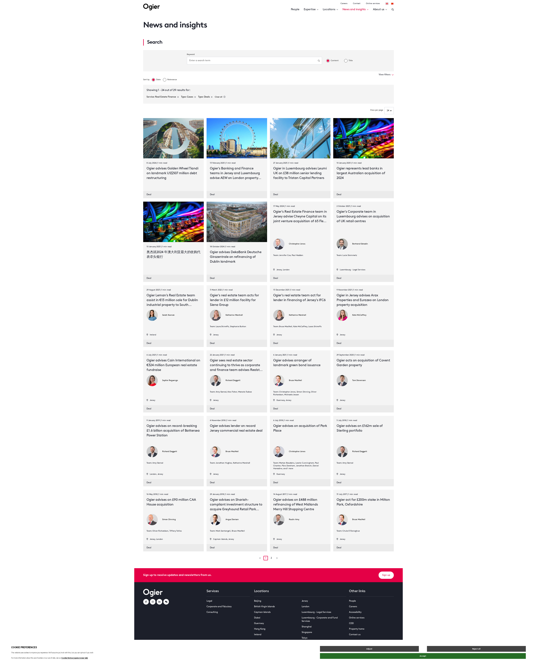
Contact (356, 4)
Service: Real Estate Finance (161, 97)
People (295, 9)
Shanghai (307, 627)
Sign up (386, 575)
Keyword (191, 54)
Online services (373, 4)
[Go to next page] (277, 558)
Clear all (218, 97)
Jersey (305, 601)
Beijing (257, 601)
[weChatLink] (166, 602)
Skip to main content (23, 2)
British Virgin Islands (264, 607)
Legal (209, 601)
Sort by (146, 80)
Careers (344, 4)
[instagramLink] (153, 602)
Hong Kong (260, 629)
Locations (329, 9)
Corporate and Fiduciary (219, 607)
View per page (376, 110)
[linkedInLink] (159, 602)
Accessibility (355, 612)
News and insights (354, 9)
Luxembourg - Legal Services (316, 612)
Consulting (212, 612)
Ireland (257, 635)
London (305, 607)
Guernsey (259, 623)
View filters (384, 75)
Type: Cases (187, 97)
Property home (356, 629)
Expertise (309, 9)
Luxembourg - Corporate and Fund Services (320, 619)
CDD (351, 623)
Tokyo (304, 638)
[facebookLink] (146, 602)
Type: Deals (204, 97)
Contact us (354, 635)
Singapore (307, 632)
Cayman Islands (262, 612)
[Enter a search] (393, 9)
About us (378, 9)
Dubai (257, 618)
